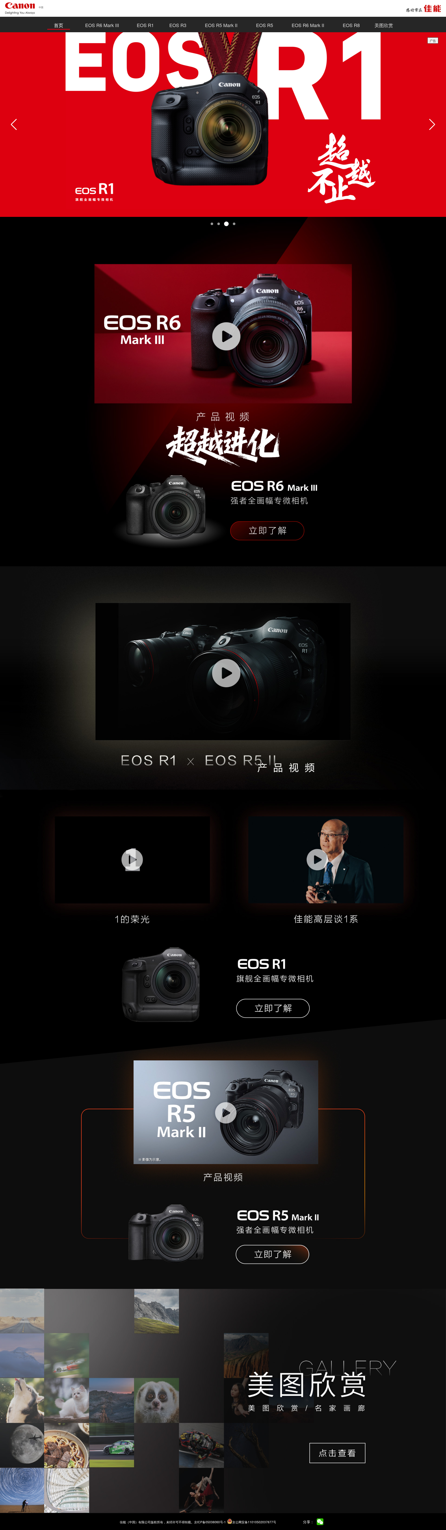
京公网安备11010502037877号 (254, 1522)
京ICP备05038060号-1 (210, 1522)
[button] (13, 124)
